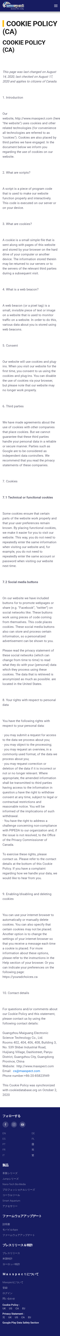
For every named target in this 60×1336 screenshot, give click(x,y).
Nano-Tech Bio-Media (14, 1184)
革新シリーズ (10, 1173)
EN (4, 1133)
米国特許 (7, 1258)
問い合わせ (8, 1298)
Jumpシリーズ (10, 1178)
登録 (5, 1287)
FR (4, 1149)
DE (33, 1133)
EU (23, 1308)
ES (4, 1138)
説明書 (6, 1224)
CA (17, 1308)
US (10, 1308)
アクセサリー (10, 1206)
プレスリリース (11, 1253)
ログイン (7, 1293)
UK (4, 1308)
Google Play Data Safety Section (20, 1322)
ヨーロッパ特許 (11, 1264)
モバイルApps (10, 1229)
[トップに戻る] (13, 6)
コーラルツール (11, 1195)
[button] (56, 6)
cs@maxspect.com (26, 1071)
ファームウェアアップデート (18, 1235)
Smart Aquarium (11, 1200)
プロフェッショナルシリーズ (18, 1189)
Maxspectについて (12, 1282)
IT (3, 1155)
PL (33, 1138)
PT (4, 1144)
